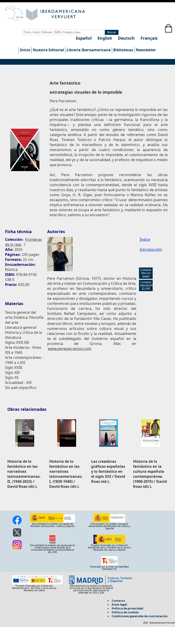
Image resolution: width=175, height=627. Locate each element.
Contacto (118, 601)
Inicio (25, 49)
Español (84, 38)
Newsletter (146, 49)
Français (149, 38)
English (105, 38)
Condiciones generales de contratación (139, 616)
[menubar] (88, 50)
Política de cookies (125, 612)
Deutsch (127, 38)
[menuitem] (25, 50)
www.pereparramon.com (69, 348)
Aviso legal (119, 604)
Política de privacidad (127, 608)
